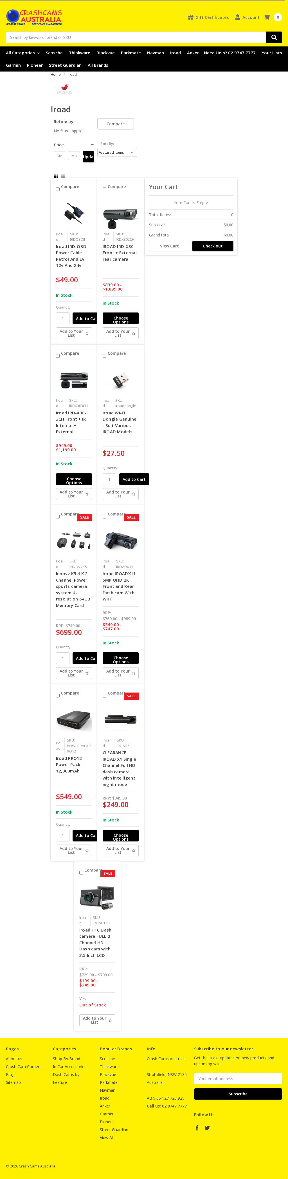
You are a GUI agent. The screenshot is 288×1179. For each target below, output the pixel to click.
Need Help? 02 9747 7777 (230, 52)
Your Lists (272, 52)
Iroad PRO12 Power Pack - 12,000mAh (69, 764)
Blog (10, 1074)
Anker (193, 52)
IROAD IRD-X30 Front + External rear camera (120, 253)
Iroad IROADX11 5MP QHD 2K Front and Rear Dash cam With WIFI (119, 586)
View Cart (169, 246)
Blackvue (105, 52)
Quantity (63, 307)
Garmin (13, 65)
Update (88, 156)
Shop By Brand (66, 1058)
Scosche (54, 52)
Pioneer (35, 65)
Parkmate (131, 52)
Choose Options (121, 319)
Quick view (74, 213)
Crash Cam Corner (22, 1066)
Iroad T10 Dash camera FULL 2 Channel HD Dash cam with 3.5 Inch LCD (95, 942)
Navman (155, 52)
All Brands (98, 65)
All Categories (21, 52)
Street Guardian (65, 65)
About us (14, 1058)
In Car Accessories (69, 1066)
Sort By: (107, 143)
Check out (213, 246)
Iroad (175, 52)
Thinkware (79, 52)
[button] (74, 144)
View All (107, 1137)
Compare (116, 123)
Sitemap (13, 1082)
